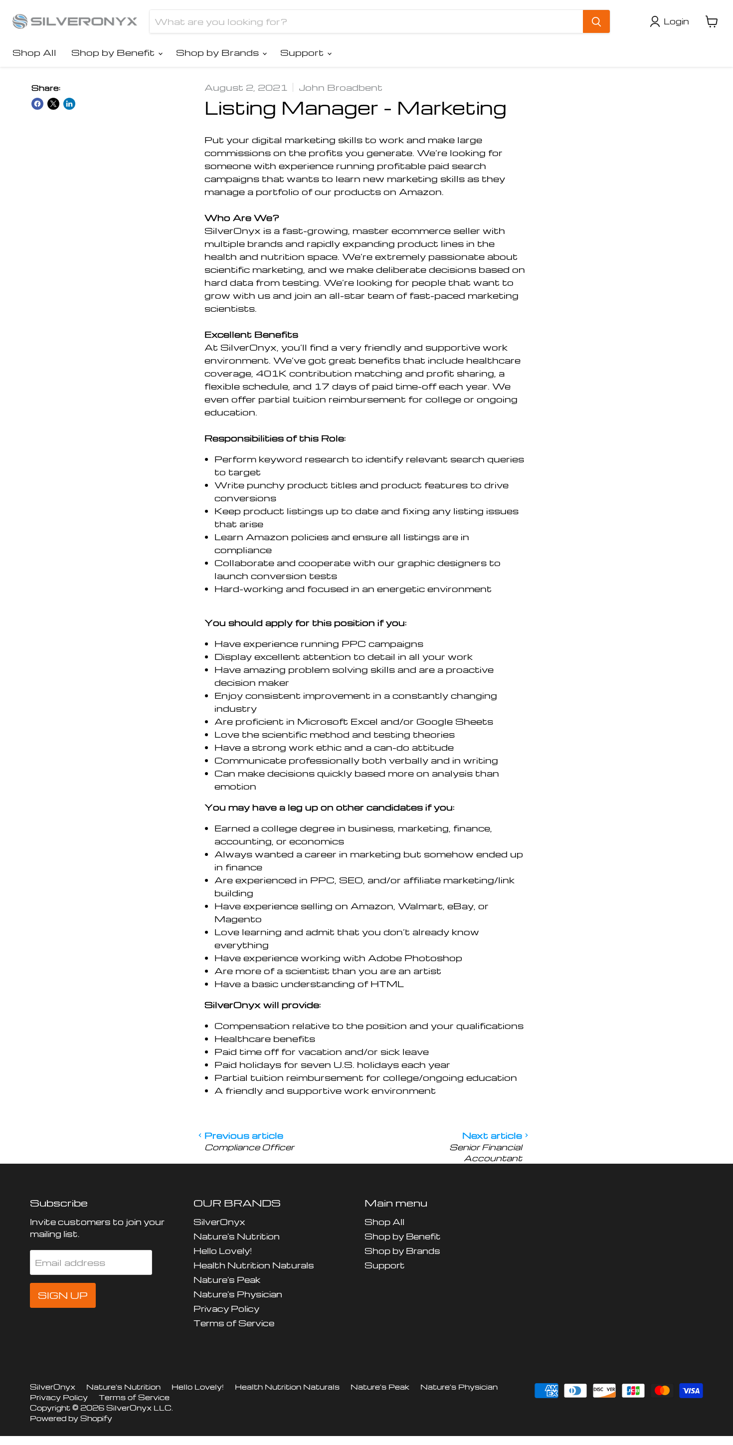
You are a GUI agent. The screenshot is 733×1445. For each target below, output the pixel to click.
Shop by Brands (218, 52)
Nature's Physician (237, 1294)
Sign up (63, 1295)
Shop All (34, 52)
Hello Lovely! (222, 1250)
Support (303, 52)
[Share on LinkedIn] (69, 104)
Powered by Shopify (71, 1418)
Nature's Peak (226, 1279)
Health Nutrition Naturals (253, 1265)
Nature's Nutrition (236, 1236)
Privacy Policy (226, 1308)
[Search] (596, 21)
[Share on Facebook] (37, 104)
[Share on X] (53, 104)
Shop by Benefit (114, 52)
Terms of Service (233, 1323)
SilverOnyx (219, 1222)
